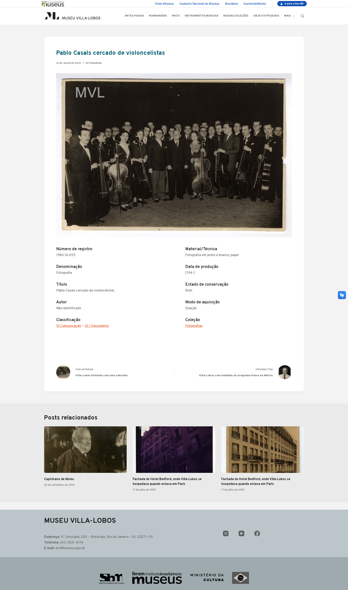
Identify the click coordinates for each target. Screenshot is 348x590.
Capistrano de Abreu (59, 479)
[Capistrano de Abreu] (85, 449)
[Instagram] (226, 533)
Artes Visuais (134, 16)
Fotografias (94, 63)
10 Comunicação (68, 326)
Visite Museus (164, 3)
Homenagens (158, 16)
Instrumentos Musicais (201, 16)
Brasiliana (231, 3)
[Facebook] (257, 533)
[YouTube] (241, 533)
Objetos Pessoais (266, 16)
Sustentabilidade (254, 3)
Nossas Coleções (235, 16)
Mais (287, 16)
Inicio (176, 16)
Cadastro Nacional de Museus (199, 3)
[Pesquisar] (302, 16)
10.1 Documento (97, 326)
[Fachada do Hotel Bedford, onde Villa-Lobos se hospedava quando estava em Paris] (174, 449)
